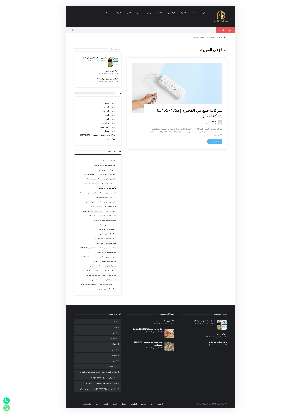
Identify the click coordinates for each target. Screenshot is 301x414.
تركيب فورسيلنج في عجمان (107, 202)
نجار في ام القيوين (85, 270)
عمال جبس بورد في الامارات (88, 248)
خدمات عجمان (109, 131)
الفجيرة (114, 355)
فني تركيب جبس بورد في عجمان (106, 252)
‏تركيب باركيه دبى (93, 280)
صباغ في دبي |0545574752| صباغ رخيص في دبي (101, 383)
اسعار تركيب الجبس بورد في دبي (106, 170)
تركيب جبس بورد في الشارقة (107, 188)
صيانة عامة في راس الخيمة (108, 248)
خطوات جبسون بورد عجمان (108, 216)
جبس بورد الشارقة (110, 206)
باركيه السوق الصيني (89, 174)
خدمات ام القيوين (108, 123)
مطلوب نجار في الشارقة (87, 257)
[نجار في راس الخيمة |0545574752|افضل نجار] (169, 333)
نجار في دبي (112, 275)
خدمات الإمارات (109, 107)
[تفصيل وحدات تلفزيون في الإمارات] (113, 62)
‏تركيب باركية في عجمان (109, 280)
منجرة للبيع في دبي (110, 266)
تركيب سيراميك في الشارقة (107, 79)
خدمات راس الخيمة (107, 127)
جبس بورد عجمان (111, 211)
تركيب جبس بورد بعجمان (108, 183)
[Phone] (6, 400)
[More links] (106, 12)
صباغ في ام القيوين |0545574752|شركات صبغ (101, 378)
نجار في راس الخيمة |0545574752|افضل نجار (147, 329)
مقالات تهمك (110, 139)
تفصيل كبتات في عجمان (89, 202)
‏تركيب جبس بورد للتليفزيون (108, 284)
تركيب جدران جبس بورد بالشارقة (106, 197)
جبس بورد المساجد (95, 206)
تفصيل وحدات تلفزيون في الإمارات (93, 58)
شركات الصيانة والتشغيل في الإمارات (105, 220)
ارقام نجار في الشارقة (109, 161)
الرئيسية (114, 321)
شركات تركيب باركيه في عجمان (106, 225)
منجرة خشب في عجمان (109, 261)
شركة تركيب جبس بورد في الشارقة (105, 238)
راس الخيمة (113, 366)
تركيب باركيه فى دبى (110, 179)
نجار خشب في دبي (95, 266)
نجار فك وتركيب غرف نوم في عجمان (105, 270)
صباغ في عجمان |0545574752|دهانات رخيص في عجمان (98, 389)
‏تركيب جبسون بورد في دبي (88, 284)
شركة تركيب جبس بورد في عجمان (105, 243)
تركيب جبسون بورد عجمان (88, 193)
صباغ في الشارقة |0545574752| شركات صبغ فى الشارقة (98, 372)
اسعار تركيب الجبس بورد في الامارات (105, 165)
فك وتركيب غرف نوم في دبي (165, 321)
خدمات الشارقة (109, 111)
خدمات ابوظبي (109, 103)
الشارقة (114, 333)
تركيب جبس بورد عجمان (90, 183)
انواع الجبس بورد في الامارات (107, 174)
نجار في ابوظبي (112, 71)
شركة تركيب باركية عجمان (108, 234)
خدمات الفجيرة (109, 119)
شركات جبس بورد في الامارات (107, 229)
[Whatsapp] (6, 408)
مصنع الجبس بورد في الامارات (107, 257)
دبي (115, 327)
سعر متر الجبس (91, 216)
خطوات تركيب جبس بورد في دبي (92, 211)
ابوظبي (114, 350)
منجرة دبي (95, 261)
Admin (213, 122)
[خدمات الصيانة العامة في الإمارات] (220, 16)
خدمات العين (110, 115)
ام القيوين (113, 338)
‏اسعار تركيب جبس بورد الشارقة (95, 275)
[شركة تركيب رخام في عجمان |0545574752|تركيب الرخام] (169, 346)
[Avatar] (220, 122)
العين (115, 361)
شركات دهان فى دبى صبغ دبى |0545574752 (97, 135)
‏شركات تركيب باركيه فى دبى (107, 289)
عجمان (114, 344)
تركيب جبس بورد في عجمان (107, 193)
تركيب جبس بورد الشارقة (92, 179)
